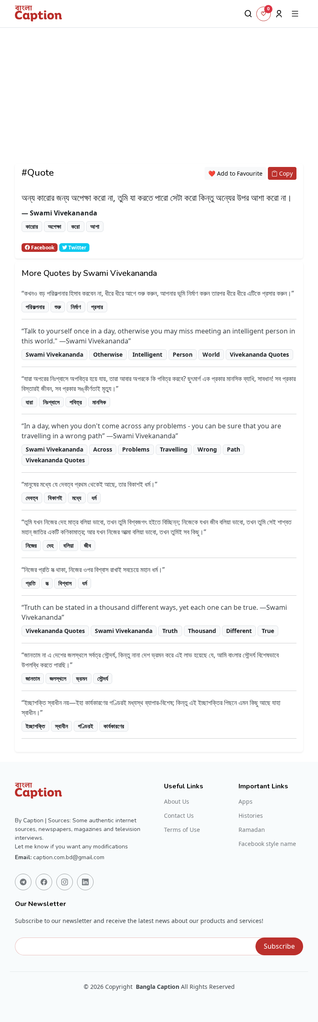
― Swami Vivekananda (59, 212)
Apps (245, 802)
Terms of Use (182, 830)
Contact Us (179, 816)
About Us (176, 802)
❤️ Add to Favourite (235, 173)
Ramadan (251, 830)
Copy (285, 173)
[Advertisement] (159, 106)
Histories (250, 816)
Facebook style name (267, 844)
